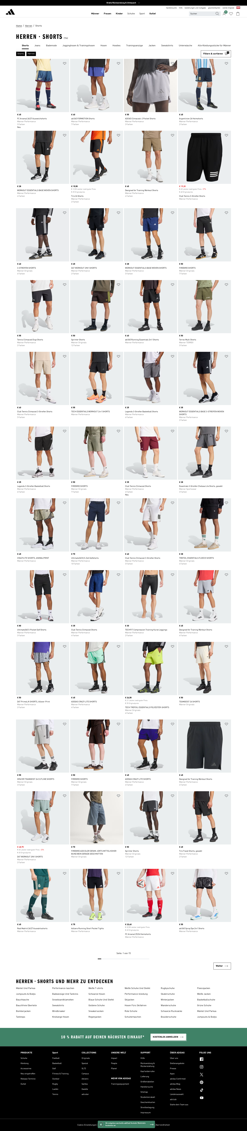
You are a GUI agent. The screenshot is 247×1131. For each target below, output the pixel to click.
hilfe (180, 8)
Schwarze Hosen (96, 994)
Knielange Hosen (60, 1017)
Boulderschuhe (168, 1017)
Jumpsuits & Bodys (26, 994)
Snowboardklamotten (63, 1000)
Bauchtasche (22, 1000)
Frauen (107, 14)
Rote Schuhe (131, 1011)
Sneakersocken (96, 1011)
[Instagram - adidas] (212, 1067)
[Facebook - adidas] (212, 1059)
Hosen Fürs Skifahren (136, 1005)
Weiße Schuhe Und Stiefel (137, 988)
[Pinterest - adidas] (212, 1083)
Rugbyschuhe (168, 988)
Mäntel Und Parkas (25, 988)
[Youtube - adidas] (212, 1098)
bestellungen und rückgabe (195, 8)
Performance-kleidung (136, 994)
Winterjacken (167, 1000)
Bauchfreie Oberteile (26, 1005)
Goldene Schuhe (96, 1005)
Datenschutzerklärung (132, 1125)
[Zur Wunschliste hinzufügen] (64, 64)
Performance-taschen (63, 988)
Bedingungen (149, 1125)
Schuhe (131, 14)
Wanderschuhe (168, 1005)
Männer (95, 14)
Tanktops (20, 1017)
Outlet (152, 14)
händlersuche (171, 8)
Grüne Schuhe (204, 1005)
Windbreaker (58, 1011)
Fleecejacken (203, 988)
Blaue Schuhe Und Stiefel (101, 1000)
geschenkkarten (214, 8)
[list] (123, 46)
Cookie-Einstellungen (86, 1125)
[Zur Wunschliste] (231, 13)
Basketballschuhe (206, 1000)
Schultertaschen (133, 1017)
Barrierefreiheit (163, 1125)
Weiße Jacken (204, 994)
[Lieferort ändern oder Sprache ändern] (238, 8)
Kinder (119, 14)
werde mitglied (228, 8)
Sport (142, 14)
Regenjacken (94, 1017)
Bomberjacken (23, 1011)
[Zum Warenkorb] (237, 13)
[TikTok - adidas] (212, 1090)
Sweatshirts (58, 1005)
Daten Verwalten (105, 1125)
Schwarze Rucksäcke (171, 1011)
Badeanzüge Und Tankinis (65, 994)
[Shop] (10, 12)
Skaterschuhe (168, 994)
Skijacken (129, 1000)
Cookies (116, 1125)
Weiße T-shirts (95, 988)
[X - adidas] (212, 1075)
